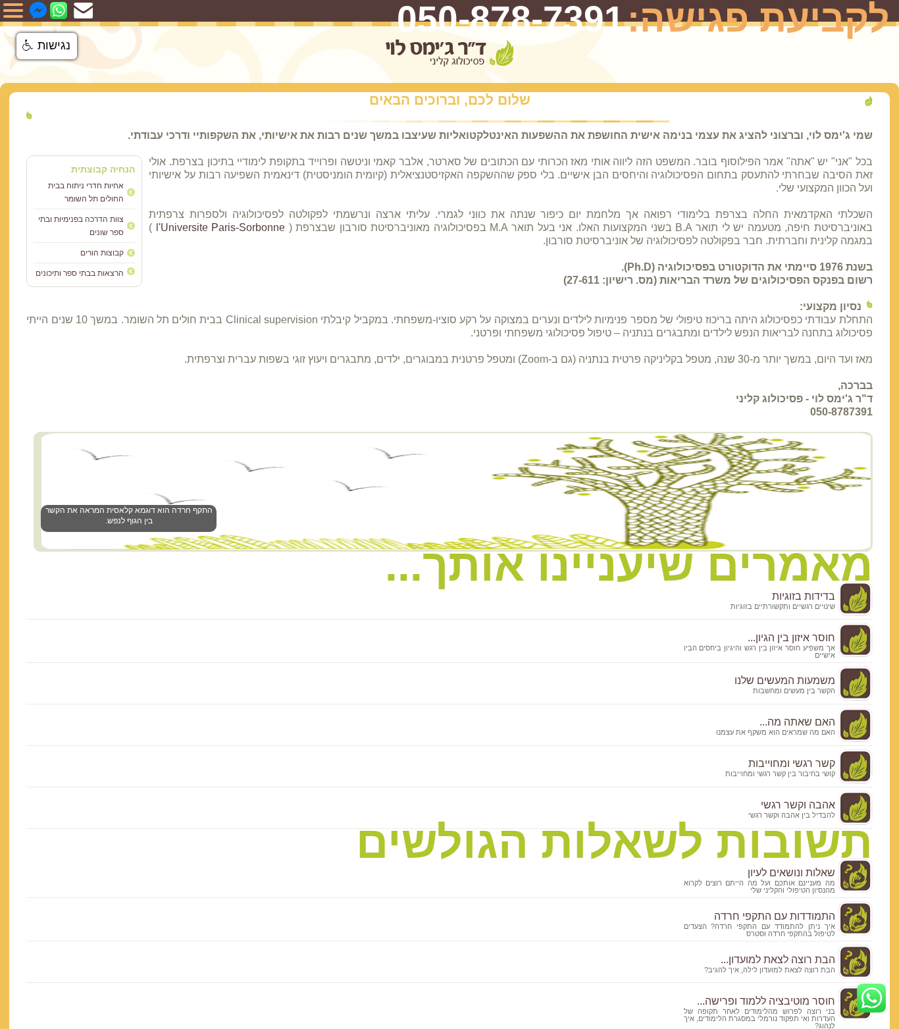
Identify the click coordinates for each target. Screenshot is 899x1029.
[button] (46, 46)
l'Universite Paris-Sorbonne (220, 227)
